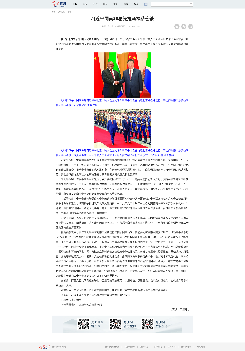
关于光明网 (130, 347)
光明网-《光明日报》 (117, 26)
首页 (54, 12)
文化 (115, 4)
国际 (85, 4)
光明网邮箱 (186, 347)
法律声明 (172, 347)
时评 (95, 4)
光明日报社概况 (112, 347)
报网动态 (144, 347)
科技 (126, 4)
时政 (75, 4)
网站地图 (201, 347)
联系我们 (158, 347)
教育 (136, 4)
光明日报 (61, 12)
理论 (105, 4)
